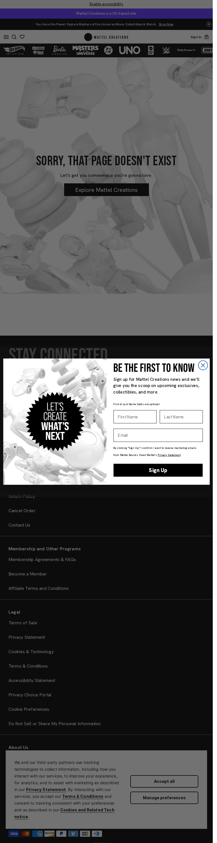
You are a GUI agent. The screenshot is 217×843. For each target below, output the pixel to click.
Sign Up (158, 470)
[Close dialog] (202, 365)
